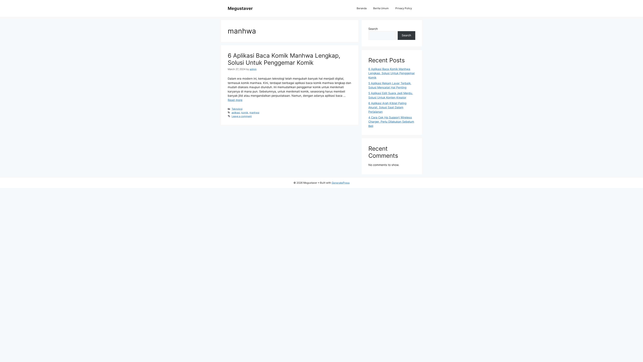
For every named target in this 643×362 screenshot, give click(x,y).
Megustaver (240, 8)
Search (373, 29)
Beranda (362, 8)
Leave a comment (242, 116)
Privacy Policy (403, 8)
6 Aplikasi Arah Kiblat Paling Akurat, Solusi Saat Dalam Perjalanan (387, 107)
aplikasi (236, 112)
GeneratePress (341, 182)
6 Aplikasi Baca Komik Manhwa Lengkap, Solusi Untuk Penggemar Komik (284, 59)
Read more (235, 100)
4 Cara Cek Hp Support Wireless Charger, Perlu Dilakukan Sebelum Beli (391, 122)
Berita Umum (381, 8)
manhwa (254, 112)
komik (244, 112)
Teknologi (237, 108)
